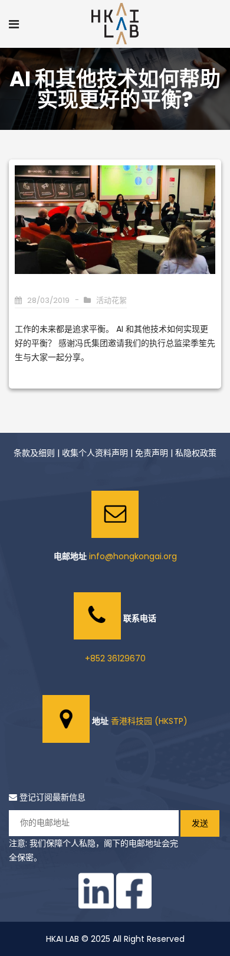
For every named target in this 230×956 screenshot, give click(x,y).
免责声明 (151, 453)
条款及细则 (34, 453)
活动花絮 (111, 300)
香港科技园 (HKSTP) (149, 721)
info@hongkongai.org (133, 556)
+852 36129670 (115, 658)
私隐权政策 (195, 453)
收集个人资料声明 (95, 453)
